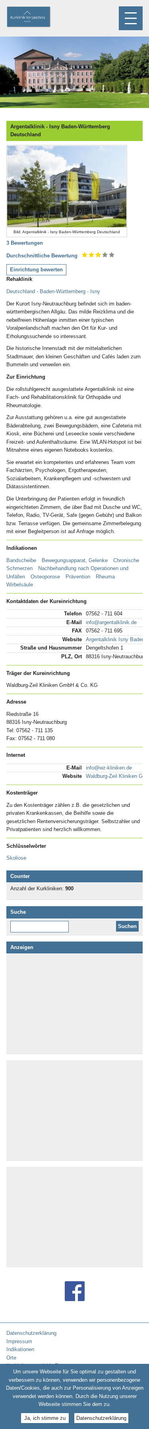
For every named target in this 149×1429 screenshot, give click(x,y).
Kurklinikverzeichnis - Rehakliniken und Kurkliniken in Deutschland (35, 17)
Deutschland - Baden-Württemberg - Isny (53, 291)
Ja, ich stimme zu (45, 1418)
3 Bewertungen (24, 243)
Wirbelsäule (19, 585)
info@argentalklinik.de (111, 622)
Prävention (78, 577)
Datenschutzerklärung (101, 1418)
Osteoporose (45, 577)
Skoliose (16, 858)
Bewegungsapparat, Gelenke (75, 560)
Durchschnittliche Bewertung (41, 256)
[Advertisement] (74, 1003)
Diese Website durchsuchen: (41, 923)
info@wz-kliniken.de (109, 768)
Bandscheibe (21, 560)
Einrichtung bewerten (36, 270)
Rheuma (105, 577)
